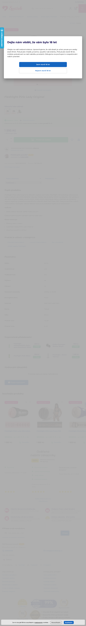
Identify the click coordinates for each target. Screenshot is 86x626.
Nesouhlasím (56, 622)
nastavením (39, 622)
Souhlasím (68, 622)
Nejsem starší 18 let (43, 71)
